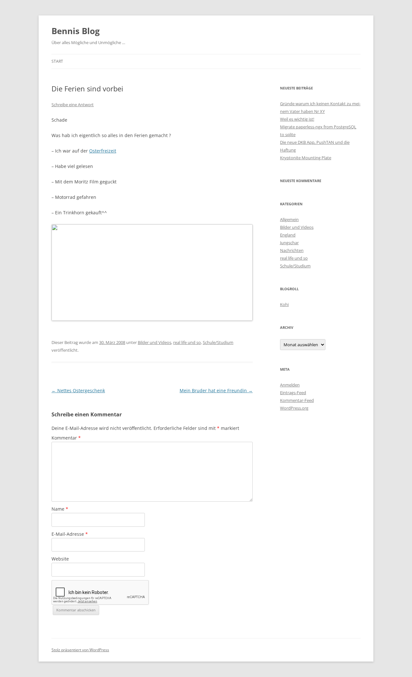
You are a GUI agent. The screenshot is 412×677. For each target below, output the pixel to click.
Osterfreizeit (102, 151)
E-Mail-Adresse (70, 534)
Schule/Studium (218, 342)
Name (60, 509)
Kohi (284, 304)
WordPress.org (294, 408)
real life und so (187, 342)
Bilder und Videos (154, 342)
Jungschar (289, 243)
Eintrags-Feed (293, 392)
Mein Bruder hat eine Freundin (216, 390)
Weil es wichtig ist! (297, 119)
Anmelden (290, 385)
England (287, 235)
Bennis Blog (76, 31)
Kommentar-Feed (297, 400)
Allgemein (289, 219)
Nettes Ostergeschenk (78, 390)
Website (60, 559)
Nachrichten (292, 250)
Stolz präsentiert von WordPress (80, 650)
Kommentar (66, 438)
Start (57, 61)
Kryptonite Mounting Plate (305, 158)
